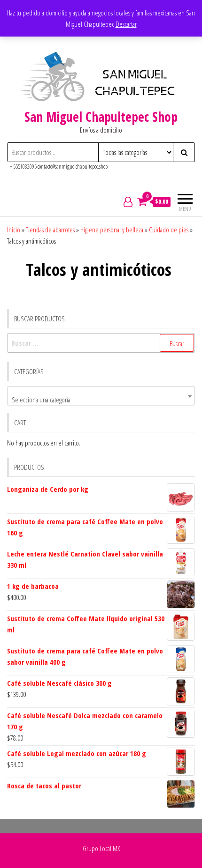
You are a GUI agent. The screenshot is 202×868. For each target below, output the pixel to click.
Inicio (13, 229)
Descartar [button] (126, 24)
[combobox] (101, 396)
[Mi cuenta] (128, 201)
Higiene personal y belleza (111, 229)
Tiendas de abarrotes (50, 229)
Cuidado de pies (168, 229)
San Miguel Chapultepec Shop (101, 117)
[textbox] (101, 399)
